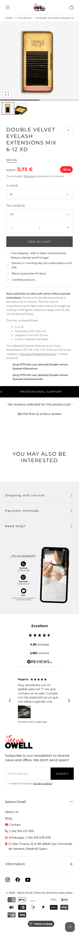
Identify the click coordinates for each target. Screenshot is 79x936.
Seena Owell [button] (15, 802)
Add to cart (39, 241)
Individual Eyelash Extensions (37, 354)
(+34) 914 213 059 (21, 831)
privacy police (42, 783)
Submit (62, 773)
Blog (8, 818)
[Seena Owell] (18, 742)
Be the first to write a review (40, 414)
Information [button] (15, 864)
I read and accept (30, 783)
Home (9, 18)
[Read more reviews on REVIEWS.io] (39, 662)
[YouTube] (27, 879)
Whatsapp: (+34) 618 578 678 (30, 837)
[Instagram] (7, 879)
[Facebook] (17, 879)
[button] (7, 7)
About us (11, 812)
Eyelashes (24, 18)
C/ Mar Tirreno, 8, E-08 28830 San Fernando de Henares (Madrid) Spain (40, 846)
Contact (15, 825)
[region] (39, 700)
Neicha (11, 160)
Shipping (29, 176)
